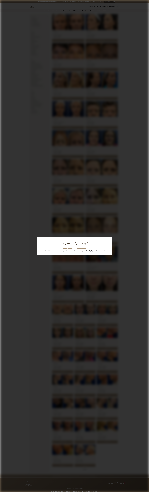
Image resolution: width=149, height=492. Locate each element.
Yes (67, 248)
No (81, 248)
